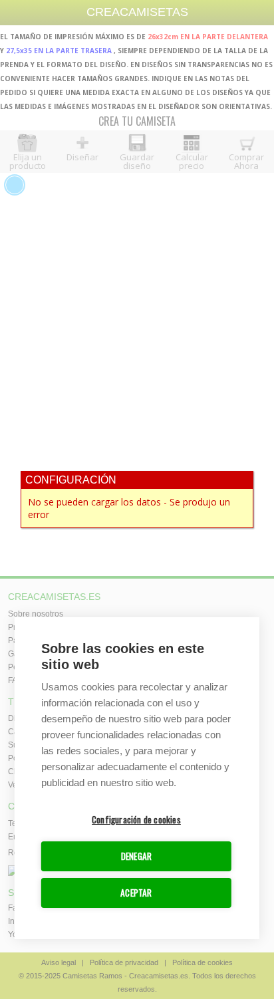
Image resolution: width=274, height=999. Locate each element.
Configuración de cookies (136, 819)
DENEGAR (136, 856)
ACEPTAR (136, 892)
